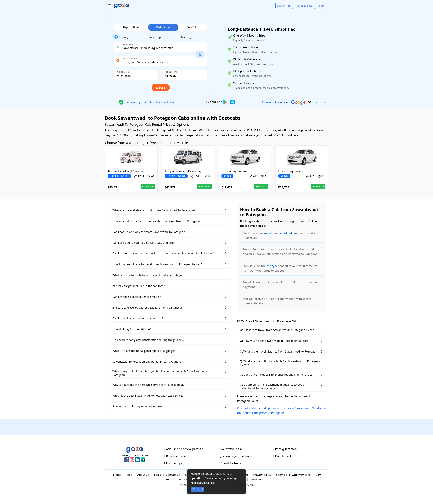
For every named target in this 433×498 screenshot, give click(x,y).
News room (257, 479)
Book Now (147, 186)
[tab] (129, 37)
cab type (272, 266)
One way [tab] (124, 37)
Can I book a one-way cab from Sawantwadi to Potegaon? (149, 232)
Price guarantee (286, 449)
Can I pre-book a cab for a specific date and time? (144, 243)
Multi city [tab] (186, 37)
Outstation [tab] (163, 27)
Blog (129, 475)
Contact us (173, 475)
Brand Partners (231, 463)
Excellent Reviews (274, 102)
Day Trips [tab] (193, 27)
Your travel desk (231, 449)
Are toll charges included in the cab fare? (138, 286)
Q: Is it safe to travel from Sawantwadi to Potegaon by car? (277, 330)
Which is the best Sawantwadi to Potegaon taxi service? (147, 395)
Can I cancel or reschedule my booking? (137, 318)
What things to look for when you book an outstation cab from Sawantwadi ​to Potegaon (162, 373)
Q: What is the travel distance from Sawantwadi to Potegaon (278, 351)
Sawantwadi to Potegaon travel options (137, 406)
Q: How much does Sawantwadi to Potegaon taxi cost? (275, 341)
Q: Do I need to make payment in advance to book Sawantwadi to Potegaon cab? (272, 386)
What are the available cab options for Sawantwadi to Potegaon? (153, 210)
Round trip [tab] (155, 37)
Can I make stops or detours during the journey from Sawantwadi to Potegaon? (163, 253)
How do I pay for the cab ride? (131, 329)
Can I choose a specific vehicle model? (136, 297)
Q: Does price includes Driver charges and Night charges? (277, 374)
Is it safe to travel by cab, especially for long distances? (147, 307)
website (269, 233)
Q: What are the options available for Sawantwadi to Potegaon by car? (280, 363)
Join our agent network (236, 456)
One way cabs (301, 475)
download (285, 233)
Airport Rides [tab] (131, 27)
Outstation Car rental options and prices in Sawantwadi (274, 408)
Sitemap (281, 475)
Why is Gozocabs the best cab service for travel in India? (148, 385)
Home (117, 475)
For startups (174, 463)
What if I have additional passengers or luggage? (143, 351)
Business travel (176, 456)
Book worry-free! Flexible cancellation (150, 102)
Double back (283, 456)
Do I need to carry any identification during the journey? (148, 340)
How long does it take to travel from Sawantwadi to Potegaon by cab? (157, 264)
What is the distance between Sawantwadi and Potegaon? (149, 275)
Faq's (157, 475)
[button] (109, 6)
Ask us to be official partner (184, 449)
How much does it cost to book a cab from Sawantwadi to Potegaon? (156, 221)
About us (143, 475)
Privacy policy (262, 475)
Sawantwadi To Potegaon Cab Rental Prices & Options (146, 361)
